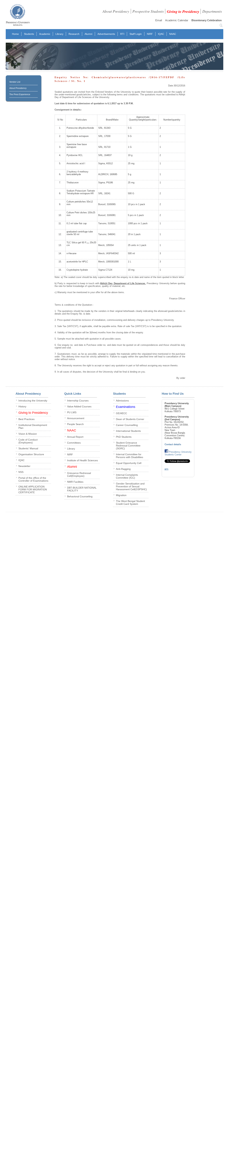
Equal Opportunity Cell (128, 463)
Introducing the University (32, 400)
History (22, 406)
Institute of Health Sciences (82, 460)
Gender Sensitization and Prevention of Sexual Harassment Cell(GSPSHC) (131, 486)
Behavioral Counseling (79, 496)
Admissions (122, 400)
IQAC (161, 33)
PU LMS (71, 412)
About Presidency (116, 11)
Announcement (75, 418)
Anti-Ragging (123, 469)
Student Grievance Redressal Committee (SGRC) (128, 445)
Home (15, 33)
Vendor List (14, 82)
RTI (122, 33)
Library (59, 33)
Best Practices (26, 419)
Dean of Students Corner (130, 419)
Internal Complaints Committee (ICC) (127, 476)
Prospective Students (148, 11)
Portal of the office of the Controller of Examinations (33, 479)
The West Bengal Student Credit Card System (130, 502)
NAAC (172, 33)
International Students (128, 430)
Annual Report (75, 436)
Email (158, 20)
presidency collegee (18, 15)
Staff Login (136, 33)
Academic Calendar (176, 20)
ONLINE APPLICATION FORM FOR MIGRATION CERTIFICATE (32, 489)
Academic (44, 33)
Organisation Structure (31, 454)
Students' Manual (28, 448)
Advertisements (106, 33)
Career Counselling (127, 425)
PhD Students (123, 436)
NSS (20, 472)
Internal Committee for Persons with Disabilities (129, 456)
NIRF (150, 33)
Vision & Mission (27, 433)
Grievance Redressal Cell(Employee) (79, 474)
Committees (74, 442)
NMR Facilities (75, 481)
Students (29, 33)
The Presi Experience (19, 94)
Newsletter (24, 466)
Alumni (88, 33)
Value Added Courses (79, 406)
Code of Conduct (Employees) (28, 441)
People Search (75, 424)
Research (74, 33)
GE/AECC (121, 413)
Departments (212, 11)
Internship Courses (78, 400)
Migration (121, 495)
